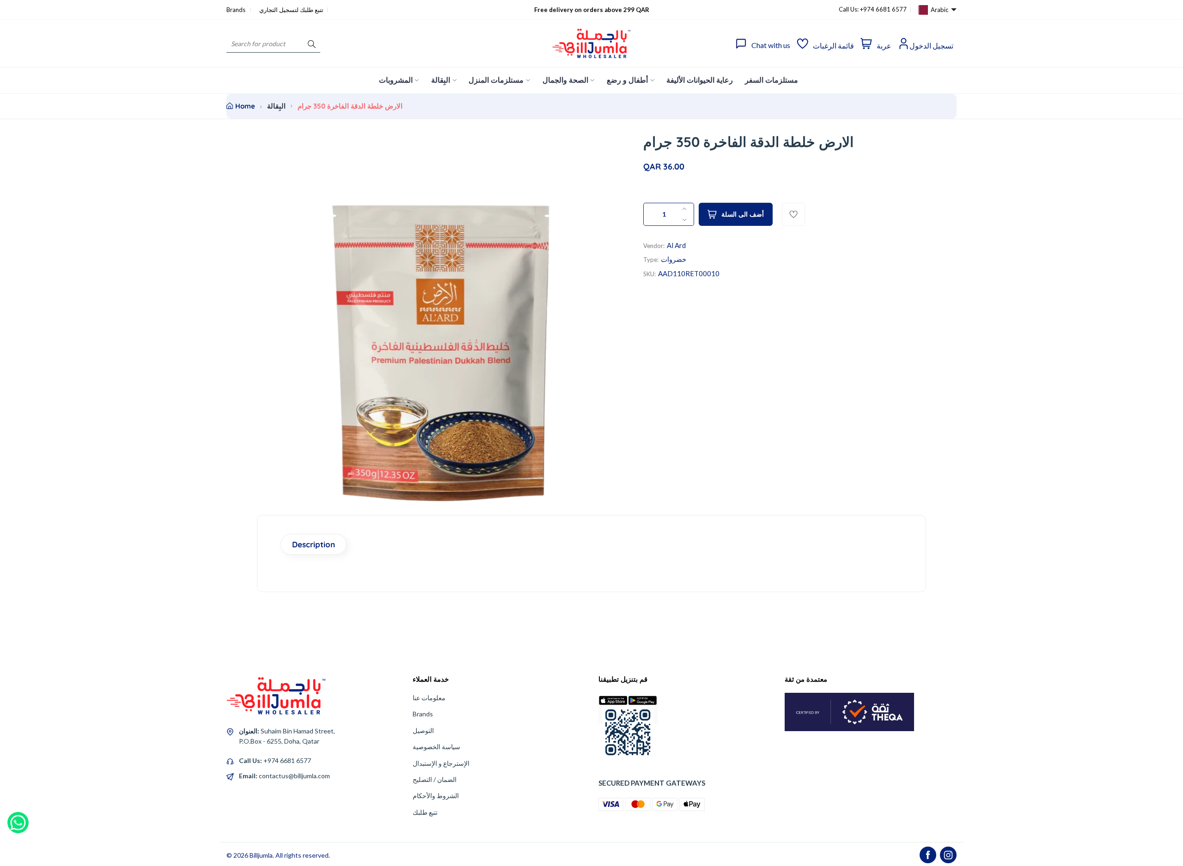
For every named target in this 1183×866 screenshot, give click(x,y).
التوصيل (423, 730)
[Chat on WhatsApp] (18, 819)
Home (245, 106)
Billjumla (261, 855)
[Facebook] (928, 855)
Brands (236, 9)
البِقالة (276, 106)
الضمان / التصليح (435, 779)
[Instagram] (948, 855)
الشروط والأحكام (436, 795)
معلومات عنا (429, 698)
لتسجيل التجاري (279, 9)
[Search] (311, 44)
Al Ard (676, 245)
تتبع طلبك (425, 812)
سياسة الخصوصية (436, 747)
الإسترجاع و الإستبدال (441, 763)
